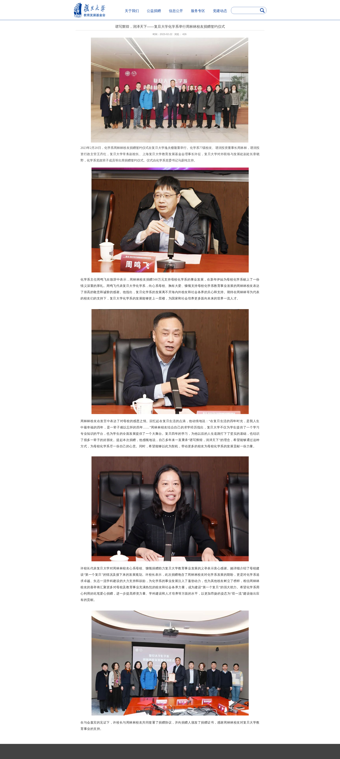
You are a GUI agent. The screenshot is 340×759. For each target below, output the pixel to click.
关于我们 (132, 11)
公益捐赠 (154, 11)
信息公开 (176, 11)
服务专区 (198, 11)
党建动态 (220, 11)
